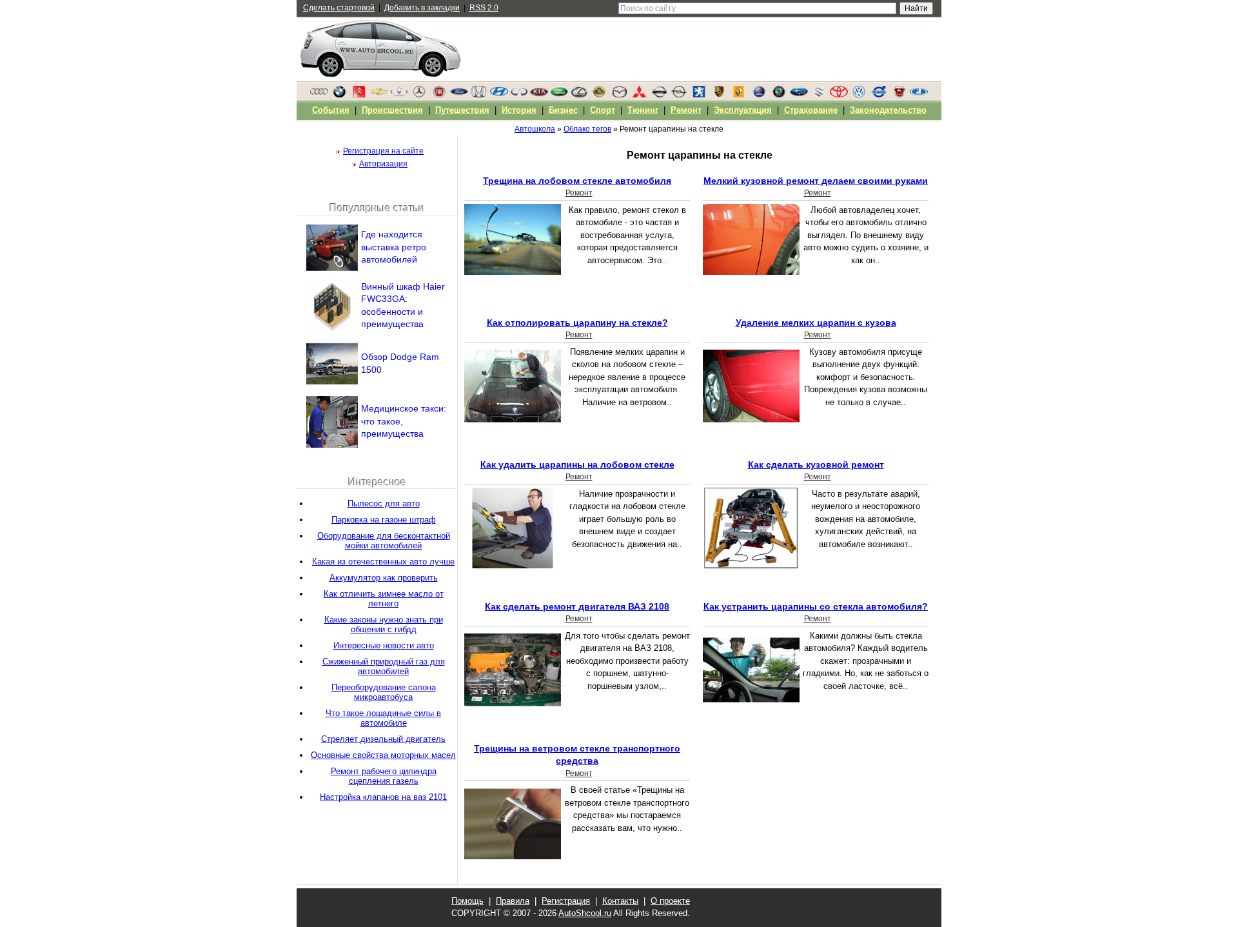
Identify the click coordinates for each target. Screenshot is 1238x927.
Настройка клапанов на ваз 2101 (383, 797)
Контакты (620, 901)
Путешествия (462, 110)
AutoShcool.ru (584, 913)
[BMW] (339, 94)
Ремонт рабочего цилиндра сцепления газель (384, 776)
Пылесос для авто (384, 503)
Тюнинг (642, 110)
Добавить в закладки (422, 7)
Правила (512, 901)
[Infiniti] (519, 94)
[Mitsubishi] (639, 94)
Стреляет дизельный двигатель (383, 739)
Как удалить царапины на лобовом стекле (577, 464)
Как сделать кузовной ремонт (816, 464)
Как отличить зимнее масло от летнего (384, 598)
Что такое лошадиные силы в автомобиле (383, 718)
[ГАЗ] (899, 94)
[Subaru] (799, 94)
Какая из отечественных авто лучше (383, 561)
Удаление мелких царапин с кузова (816, 322)
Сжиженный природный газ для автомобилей (383, 666)
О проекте (670, 901)
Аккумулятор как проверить (383, 578)
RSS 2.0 (483, 7)
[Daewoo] (399, 94)
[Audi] (319, 94)
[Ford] (459, 94)
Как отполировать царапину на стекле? (577, 322)
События (330, 110)
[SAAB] (759, 94)
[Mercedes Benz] (419, 94)
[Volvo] (879, 94)
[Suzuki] (819, 94)
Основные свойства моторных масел (383, 755)
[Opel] (679, 94)
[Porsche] (719, 94)
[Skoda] (779, 94)
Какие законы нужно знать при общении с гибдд (383, 624)
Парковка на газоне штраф (383, 519)
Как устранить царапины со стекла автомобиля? (815, 606)
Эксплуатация (743, 110)
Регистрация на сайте (383, 150)
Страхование (811, 110)
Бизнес (563, 110)
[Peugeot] (699, 94)
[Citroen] (359, 94)
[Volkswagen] (859, 94)
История (519, 110)
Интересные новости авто (383, 645)
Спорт (602, 110)
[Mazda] (619, 94)
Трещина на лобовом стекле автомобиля (577, 180)
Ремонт (579, 192)
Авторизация (383, 163)
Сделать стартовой (339, 7)
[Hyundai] (499, 94)
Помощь (467, 901)
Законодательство (888, 110)
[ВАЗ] (919, 94)
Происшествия (392, 110)
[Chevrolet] (379, 94)
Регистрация (566, 901)
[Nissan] (659, 94)
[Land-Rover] (559, 94)
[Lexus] (579, 94)
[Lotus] (599, 94)
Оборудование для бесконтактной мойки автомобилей (383, 540)
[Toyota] (839, 94)
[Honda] (479, 94)
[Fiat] (439, 94)
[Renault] (739, 94)
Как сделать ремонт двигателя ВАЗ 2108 (577, 606)
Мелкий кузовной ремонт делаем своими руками (815, 180)
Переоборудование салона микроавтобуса (383, 692)
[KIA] (539, 94)
